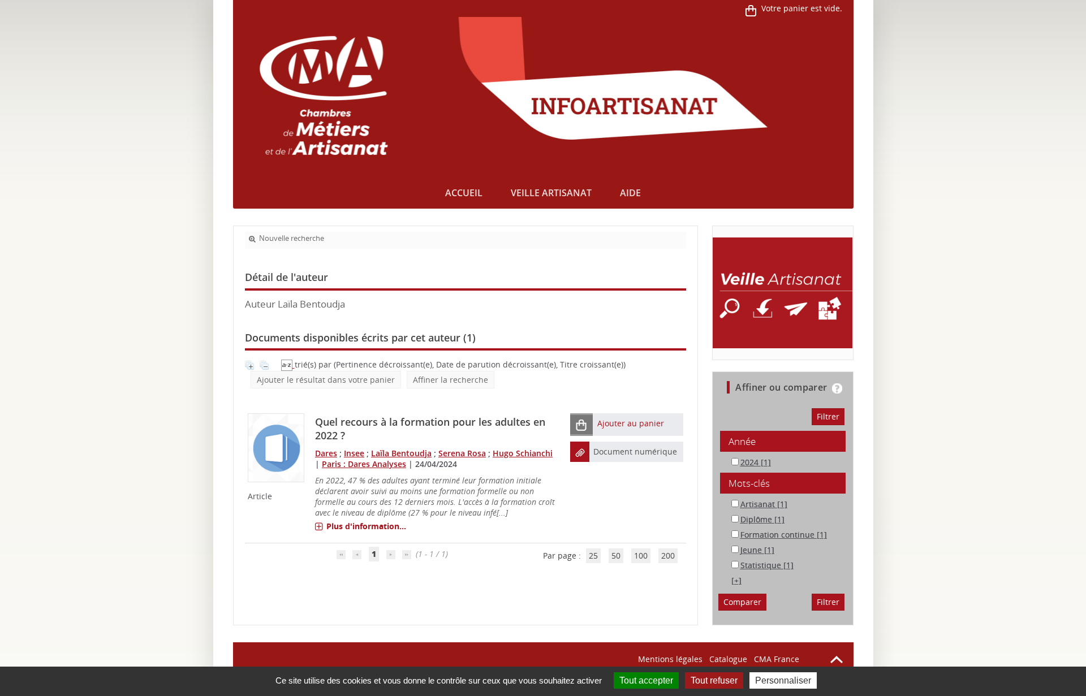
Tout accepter (646, 680)
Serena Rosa (462, 453)
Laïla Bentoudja (401, 453)
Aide (630, 193)
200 (668, 555)
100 (641, 555)
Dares (326, 453)
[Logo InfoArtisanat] (782, 292)
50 (615, 555)
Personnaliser (783, 680)
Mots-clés (749, 483)
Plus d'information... (366, 526)
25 (593, 555)
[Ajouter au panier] (581, 424)
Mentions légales (670, 659)
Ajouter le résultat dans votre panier (326, 379)
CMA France (776, 659)
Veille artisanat (551, 193)
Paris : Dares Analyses (364, 464)
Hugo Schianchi (523, 453)
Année (742, 441)
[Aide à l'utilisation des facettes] (837, 388)
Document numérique (635, 451)
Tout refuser (714, 680)
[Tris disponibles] (288, 364)
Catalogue (728, 659)
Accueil (463, 193)
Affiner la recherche (450, 379)
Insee (354, 453)
